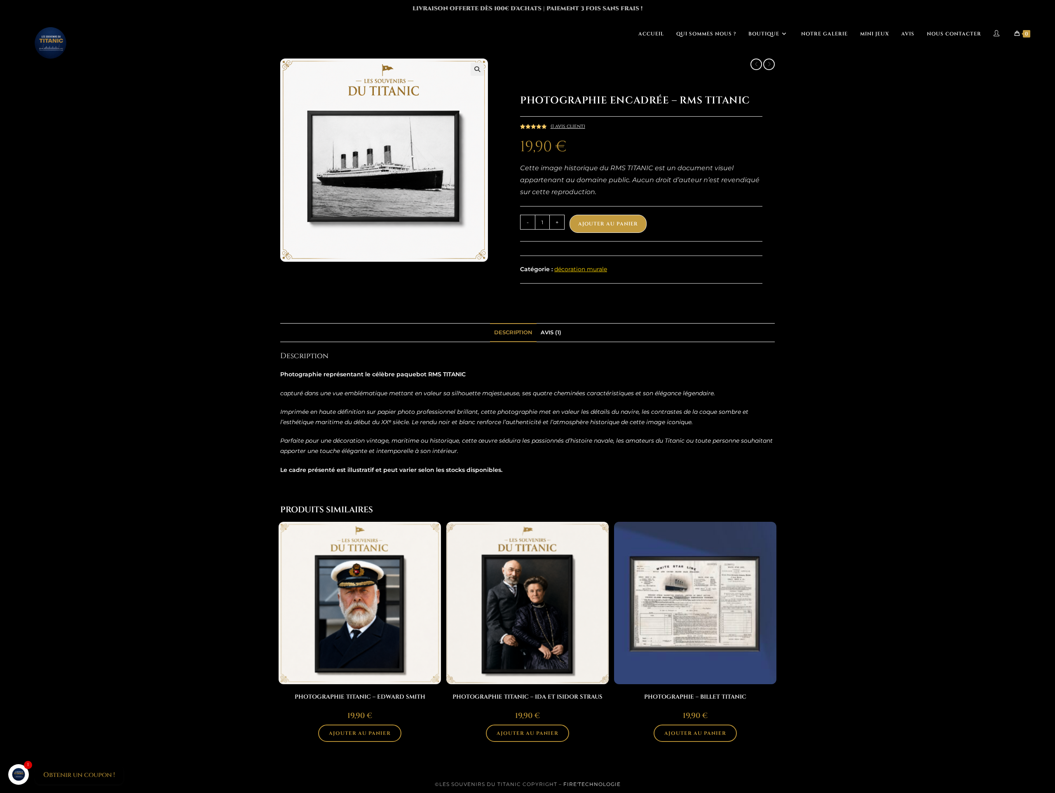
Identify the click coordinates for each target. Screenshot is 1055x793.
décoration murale (580, 269)
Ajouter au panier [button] (360, 733)
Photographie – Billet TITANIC (695, 697)
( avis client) (568, 126)
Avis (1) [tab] (551, 332)
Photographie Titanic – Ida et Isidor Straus (527, 697)
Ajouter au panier (608, 224)
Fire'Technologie (592, 784)
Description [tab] (513, 332)
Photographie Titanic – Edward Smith (360, 697)
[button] (477, 69)
